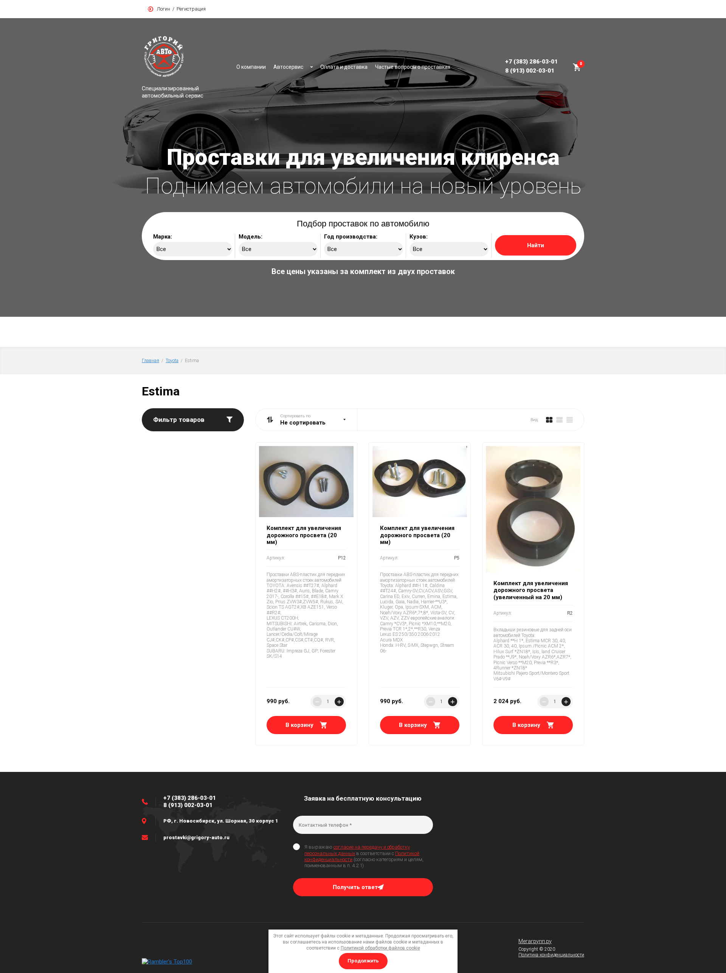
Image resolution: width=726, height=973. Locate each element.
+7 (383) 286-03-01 (531, 61)
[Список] (559, 420)
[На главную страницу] (185, 58)
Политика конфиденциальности (551, 955)
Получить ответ (355, 887)
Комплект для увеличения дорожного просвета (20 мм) (304, 535)
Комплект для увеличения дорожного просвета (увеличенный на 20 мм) (530, 590)
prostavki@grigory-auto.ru (196, 837)
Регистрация (191, 9)
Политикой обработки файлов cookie (380, 948)
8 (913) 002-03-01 (529, 70)
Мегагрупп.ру (535, 941)
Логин (163, 9)
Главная (150, 360)
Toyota (172, 360)
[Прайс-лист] (570, 420)
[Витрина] (549, 420)
